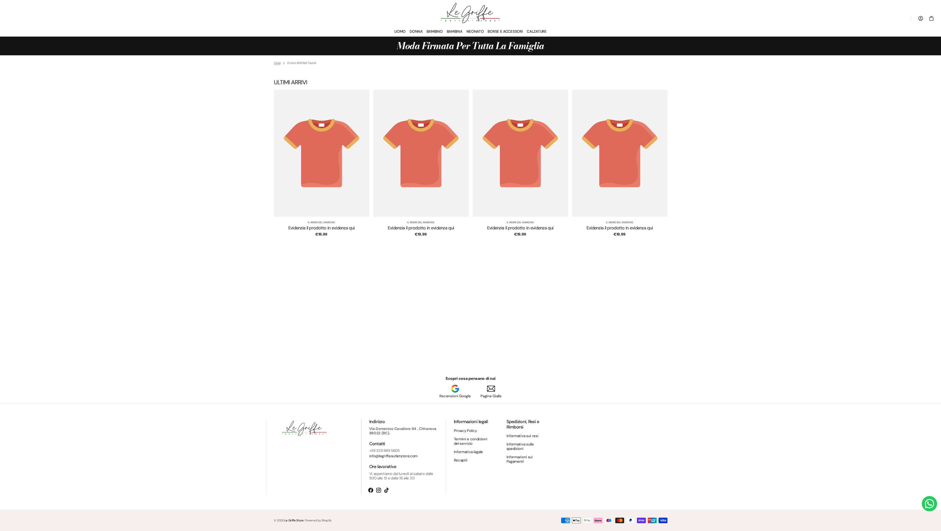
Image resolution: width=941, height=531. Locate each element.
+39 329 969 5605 (384, 450)
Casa (277, 63)
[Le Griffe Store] (470, 13)
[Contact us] (929, 503)
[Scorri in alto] (935, 525)
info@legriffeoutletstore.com (393, 456)
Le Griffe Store (294, 520)
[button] (931, 18)
